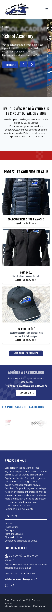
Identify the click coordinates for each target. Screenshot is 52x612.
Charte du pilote (13, 537)
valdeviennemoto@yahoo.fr (21, 579)
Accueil (8, 523)
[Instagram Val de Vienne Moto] (7, 585)
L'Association (11, 527)
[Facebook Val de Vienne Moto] (12, 585)
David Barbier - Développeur (32, 606)
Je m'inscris (10, 64)
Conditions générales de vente (21, 540)
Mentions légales (14, 534)
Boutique (9, 530)
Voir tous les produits (26, 353)
